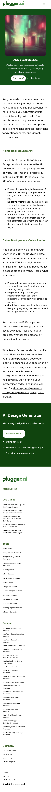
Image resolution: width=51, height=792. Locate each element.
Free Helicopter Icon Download (14, 646)
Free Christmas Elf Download (13, 682)
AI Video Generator (9, 780)
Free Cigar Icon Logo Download (10, 710)
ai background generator (27, 388)
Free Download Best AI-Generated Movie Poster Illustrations (12, 519)
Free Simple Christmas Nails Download (13, 693)
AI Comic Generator (10, 595)
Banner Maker (8, 548)
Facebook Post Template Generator (12, 564)
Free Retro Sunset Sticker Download (12, 629)
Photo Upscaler (8, 570)
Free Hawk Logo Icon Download (10, 672)
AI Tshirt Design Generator (12, 591)
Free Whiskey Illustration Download (11, 699)
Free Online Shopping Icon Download (12, 716)
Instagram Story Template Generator (12, 558)
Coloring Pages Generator (12, 608)
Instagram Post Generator (12, 552)
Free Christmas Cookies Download (11, 687)
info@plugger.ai (10, 489)
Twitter (5, 773)
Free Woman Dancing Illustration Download (10, 656)
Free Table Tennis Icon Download (11, 641)
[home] (10, 4)
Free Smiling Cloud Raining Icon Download (12, 662)
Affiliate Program (9, 762)
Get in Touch (7, 755)
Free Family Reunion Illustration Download (14, 728)
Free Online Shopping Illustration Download (10, 722)
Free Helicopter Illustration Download (12, 650)
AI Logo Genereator (10, 587)
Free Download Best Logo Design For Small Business (12, 512)
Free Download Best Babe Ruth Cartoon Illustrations (14, 526)
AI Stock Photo (8, 582)
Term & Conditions (9, 750)
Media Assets (8, 759)
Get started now (13, 433)
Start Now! (18, 78)
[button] (45, 4)
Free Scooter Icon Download (13, 667)
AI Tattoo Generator (10, 603)
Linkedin (6, 776)
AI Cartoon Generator (10, 599)
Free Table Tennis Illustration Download (13, 635)
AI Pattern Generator (10, 612)
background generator (15, 392)
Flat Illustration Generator (12, 578)
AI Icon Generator (9, 574)
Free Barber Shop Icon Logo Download (13, 734)
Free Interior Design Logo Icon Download (14, 677)
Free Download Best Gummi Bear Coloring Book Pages (13, 531)
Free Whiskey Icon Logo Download (11, 704)
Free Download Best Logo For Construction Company (13, 506)
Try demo (35, 78)
